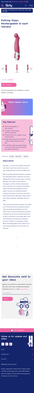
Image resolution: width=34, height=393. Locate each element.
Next (31, 68)
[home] (9, 5)
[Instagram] (6, 344)
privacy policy (23, 289)
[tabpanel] (17, 195)
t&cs (14, 289)
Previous (2, 68)
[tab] (5, 156)
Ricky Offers (5, 16)
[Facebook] (2, 344)
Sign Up (6, 299)
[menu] (2, 6)
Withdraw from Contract (9, 364)
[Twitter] (10, 344)
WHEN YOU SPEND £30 (19, 1)
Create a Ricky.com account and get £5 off (16, 10)
